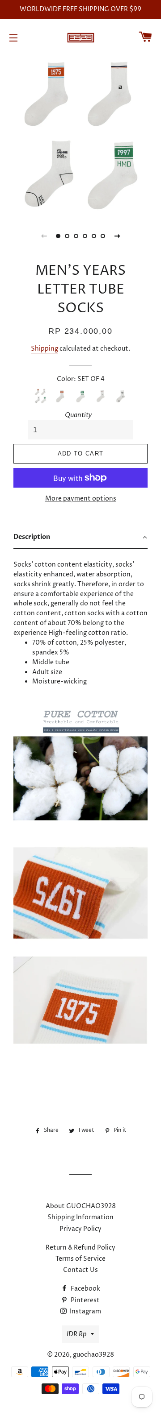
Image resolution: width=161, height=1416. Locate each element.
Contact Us (80, 1270)
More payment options (80, 498)
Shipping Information (80, 1217)
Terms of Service (80, 1259)
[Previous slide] (44, 236)
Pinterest (84, 1300)
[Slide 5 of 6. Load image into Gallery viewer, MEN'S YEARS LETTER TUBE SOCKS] (93, 236)
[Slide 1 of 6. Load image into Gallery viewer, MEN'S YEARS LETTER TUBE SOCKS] (58, 236)
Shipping (44, 348)
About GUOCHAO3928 (81, 1206)
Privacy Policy (80, 1229)
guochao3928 (93, 1354)
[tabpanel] (80, 134)
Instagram (84, 1311)
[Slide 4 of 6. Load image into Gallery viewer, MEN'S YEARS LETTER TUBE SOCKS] (84, 236)
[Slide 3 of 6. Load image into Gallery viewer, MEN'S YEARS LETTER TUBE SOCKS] (76, 236)
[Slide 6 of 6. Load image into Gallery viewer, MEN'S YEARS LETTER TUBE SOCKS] (102, 236)
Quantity (78, 415)
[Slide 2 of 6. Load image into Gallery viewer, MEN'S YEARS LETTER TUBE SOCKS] (67, 236)
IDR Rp (76, 1334)
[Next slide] (117, 236)
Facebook (84, 1288)
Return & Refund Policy (80, 1247)
